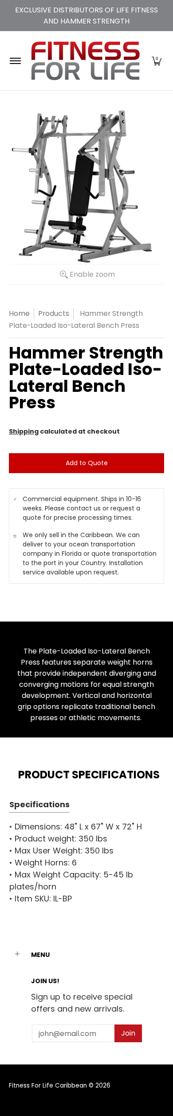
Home (19, 313)
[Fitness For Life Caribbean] (85, 61)
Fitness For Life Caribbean (48, 1085)
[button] (156, 60)
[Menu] (15, 60)
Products (53, 313)
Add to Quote (87, 462)
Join (128, 1033)
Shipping (24, 431)
